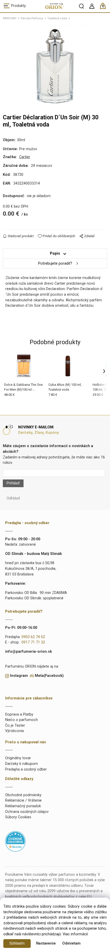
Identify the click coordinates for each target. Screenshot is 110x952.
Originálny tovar (18, 758)
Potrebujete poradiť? (55, 263)
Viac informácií (75, 934)
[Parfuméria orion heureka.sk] (15, 841)
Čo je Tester (15, 725)
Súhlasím (17, 943)
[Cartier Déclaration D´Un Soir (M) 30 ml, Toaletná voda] (55, 66)
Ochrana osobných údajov (27, 812)
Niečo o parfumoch (21, 720)
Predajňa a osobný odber (26, 769)
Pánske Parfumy (32, 18)
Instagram (19, 676)
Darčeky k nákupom (21, 764)
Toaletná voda (57, 18)
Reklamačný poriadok (23, 806)
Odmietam (71, 943)
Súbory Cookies (18, 817)
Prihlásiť (13, 483)
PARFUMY (10, 18)
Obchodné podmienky (23, 795)
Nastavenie (46, 943)
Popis (55, 253)
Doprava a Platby (19, 714)
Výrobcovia (14, 731)
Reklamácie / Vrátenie (23, 800)
